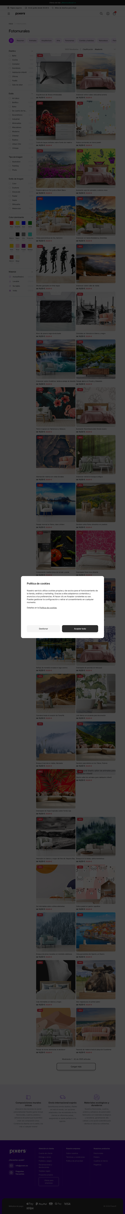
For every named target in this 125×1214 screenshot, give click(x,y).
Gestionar (43, 628)
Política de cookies (48, 607)
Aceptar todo (80, 628)
